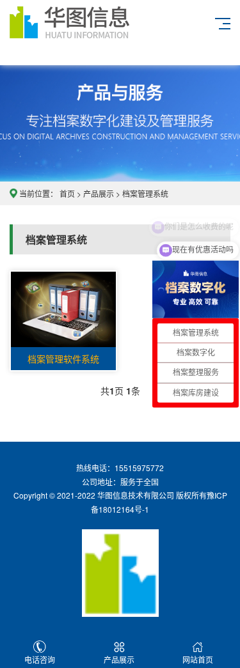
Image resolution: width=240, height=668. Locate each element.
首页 (67, 193)
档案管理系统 (145, 193)
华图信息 (87, 32)
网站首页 (197, 659)
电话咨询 (39, 659)
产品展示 (98, 193)
